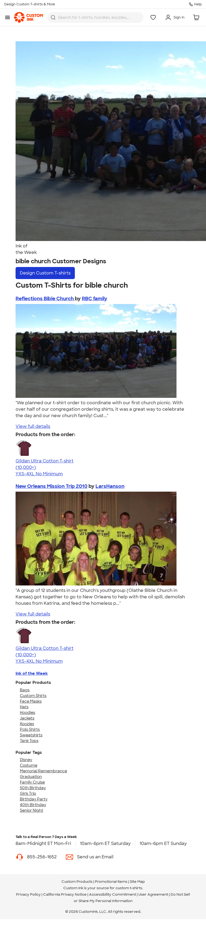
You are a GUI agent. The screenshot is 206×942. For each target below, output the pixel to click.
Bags (25, 690)
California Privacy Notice (65, 894)
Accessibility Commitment (112, 894)
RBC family (94, 298)
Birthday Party (33, 799)
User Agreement (153, 894)
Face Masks (31, 701)
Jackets (27, 718)
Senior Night (31, 810)
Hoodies (27, 712)
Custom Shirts (33, 695)
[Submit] (53, 17)
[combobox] (95, 17)
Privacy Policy (28, 894)
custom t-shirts (129, 888)
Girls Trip (28, 793)
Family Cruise (32, 782)
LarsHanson (109, 486)
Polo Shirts (30, 729)
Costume (28, 765)
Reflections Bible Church (45, 298)
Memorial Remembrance (43, 771)
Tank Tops (29, 740)
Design (45, 273)
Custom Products (77, 881)
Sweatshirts (31, 735)
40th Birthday (33, 804)
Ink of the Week (32, 673)
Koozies (27, 723)
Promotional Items (111, 881)
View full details (33, 426)
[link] (28, 17)
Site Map (137, 881)
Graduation (31, 776)
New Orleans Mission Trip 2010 (51, 486)
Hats (24, 706)
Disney (26, 759)
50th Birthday (33, 787)
